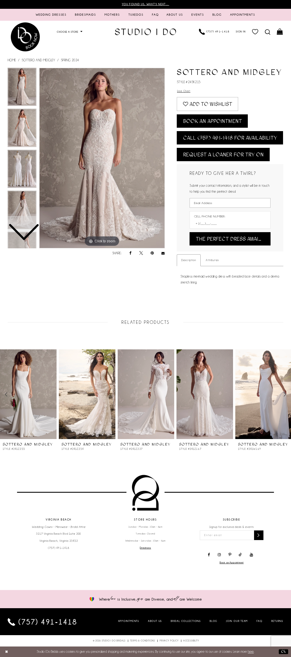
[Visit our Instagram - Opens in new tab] (219, 555)
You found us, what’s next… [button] (145, 4)
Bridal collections (186, 621)
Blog (213, 621)
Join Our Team (237, 621)
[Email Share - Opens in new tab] (163, 253)
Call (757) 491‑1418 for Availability (230, 138)
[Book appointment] (25, 37)
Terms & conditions (142, 640)
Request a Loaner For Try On (223, 155)
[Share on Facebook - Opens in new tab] (130, 253)
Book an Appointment (212, 121)
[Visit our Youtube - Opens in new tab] (251, 555)
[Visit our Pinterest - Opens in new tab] (229, 555)
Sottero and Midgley (38, 60)
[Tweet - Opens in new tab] (141, 253)
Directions (145, 548)
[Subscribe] (258, 535)
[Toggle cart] (280, 32)
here (251, 651)
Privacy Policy (169, 640)
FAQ (259, 621)
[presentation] (28, 394)
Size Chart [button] (183, 91)
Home (12, 60)
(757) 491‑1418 (58, 548)
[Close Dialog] (7, 652)
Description (188, 260)
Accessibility (191, 640)
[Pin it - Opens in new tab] (152, 253)
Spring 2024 (70, 60)
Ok (283, 651)
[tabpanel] (102, 158)
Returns (277, 621)
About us (155, 621)
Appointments (128, 621)
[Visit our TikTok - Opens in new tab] (240, 555)
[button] (255, 32)
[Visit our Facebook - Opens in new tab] (208, 555)
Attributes (212, 260)
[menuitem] (51, 15)
